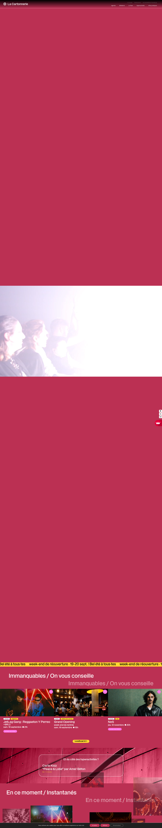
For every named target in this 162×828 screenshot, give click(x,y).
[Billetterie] (160, 414)
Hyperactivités (141, 5)
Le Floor (131, 5)
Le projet (129, 2)
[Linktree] (160, 411)
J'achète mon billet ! (10, 731)
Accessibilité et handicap (150, 2)
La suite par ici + (81, 741)
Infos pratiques (152, 5)
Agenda (113, 5)
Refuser (105, 825)
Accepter (94, 825)
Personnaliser (117, 825)
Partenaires (137, 2)
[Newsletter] (160, 417)
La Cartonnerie (18, 4)
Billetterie (122, 5)
